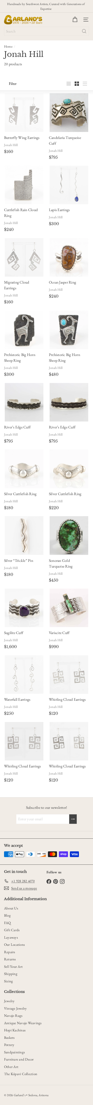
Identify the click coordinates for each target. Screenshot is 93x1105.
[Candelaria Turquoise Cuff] (69, 112)
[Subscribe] (73, 819)
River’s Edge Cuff (17, 427)
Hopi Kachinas (15, 1030)
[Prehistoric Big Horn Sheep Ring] (24, 330)
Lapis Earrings (59, 209)
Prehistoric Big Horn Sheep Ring (19, 357)
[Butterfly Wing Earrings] (24, 112)
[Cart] (74, 20)
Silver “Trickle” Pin (18, 560)
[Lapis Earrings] (69, 185)
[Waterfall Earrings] (24, 674)
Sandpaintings (14, 1052)
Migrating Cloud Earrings (16, 285)
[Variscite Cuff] (69, 608)
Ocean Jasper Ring (62, 282)
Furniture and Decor (19, 1059)
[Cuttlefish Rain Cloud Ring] (24, 185)
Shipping (10, 973)
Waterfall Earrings (17, 699)
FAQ (7, 922)
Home (8, 46)
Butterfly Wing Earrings (22, 137)
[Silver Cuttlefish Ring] (24, 468)
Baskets (9, 1037)
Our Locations (14, 944)
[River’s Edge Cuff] (24, 402)
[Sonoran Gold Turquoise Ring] (69, 535)
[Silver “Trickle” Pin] (24, 535)
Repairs (9, 952)
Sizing (8, 981)
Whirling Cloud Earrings (67, 699)
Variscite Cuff (59, 632)
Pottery (9, 1044)
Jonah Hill (11, 145)
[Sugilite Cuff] (24, 608)
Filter (12, 83)
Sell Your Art (13, 966)
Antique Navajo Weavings (23, 1023)
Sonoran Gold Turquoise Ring (60, 563)
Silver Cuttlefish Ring (20, 493)
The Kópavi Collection (20, 1074)
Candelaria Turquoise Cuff (65, 140)
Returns (10, 959)
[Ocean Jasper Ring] (69, 257)
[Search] (84, 31)
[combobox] (46, 31)
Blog (7, 915)
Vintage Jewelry (15, 1008)
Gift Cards (12, 930)
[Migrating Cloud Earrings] (24, 257)
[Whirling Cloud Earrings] (69, 674)
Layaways (11, 937)
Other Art (11, 1066)
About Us (11, 908)
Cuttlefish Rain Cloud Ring (21, 212)
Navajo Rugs (13, 1015)
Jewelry (9, 1001)
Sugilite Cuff (13, 632)
